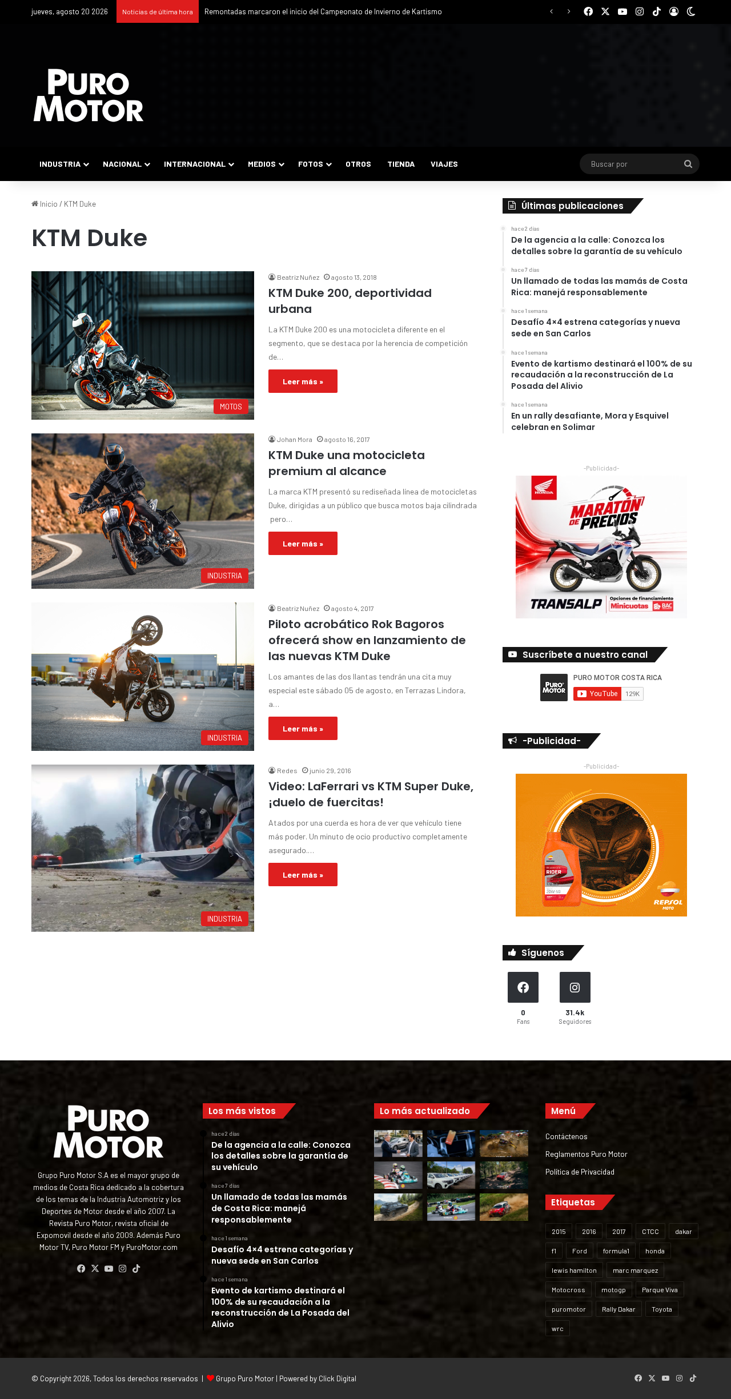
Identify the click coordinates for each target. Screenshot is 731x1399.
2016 (589, 1231)
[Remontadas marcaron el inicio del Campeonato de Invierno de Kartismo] (451, 1207)
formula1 (616, 1251)
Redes (287, 770)
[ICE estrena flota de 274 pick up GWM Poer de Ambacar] (451, 1175)
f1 (554, 1251)
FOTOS (310, 163)
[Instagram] (122, 1269)
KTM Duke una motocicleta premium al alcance (346, 463)
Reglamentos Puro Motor (586, 1154)
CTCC (650, 1231)
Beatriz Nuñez (298, 277)
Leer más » (303, 381)
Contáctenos (566, 1136)
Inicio (48, 203)
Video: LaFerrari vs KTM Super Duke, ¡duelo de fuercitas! (370, 794)
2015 (559, 1231)
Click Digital (337, 1378)
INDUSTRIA (60, 163)
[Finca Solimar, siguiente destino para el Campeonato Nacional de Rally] (504, 1207)
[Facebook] (81, 1269)
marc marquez (635, 1270)
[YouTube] (108, 1269)
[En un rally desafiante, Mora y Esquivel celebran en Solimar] (504, 1175)
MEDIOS (262, 163)
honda (655, 1251)
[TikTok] (136, 1269)
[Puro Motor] (88, 95)
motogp (613, 1289)
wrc (558, 1328)
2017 (619, 1231)
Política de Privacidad (579, 1171)
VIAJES (444, 163)
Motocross (568, 1289)
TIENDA (401, 163)
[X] (95, 1269)
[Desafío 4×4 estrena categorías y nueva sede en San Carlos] (504, 1143)
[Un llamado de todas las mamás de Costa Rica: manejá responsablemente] (451, 1143)
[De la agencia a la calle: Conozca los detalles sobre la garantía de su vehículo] (398, 1143)
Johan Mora (294, 439)
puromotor (569, 1309)
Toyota (662, 1309)
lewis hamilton (574, 1270)
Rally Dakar (619, 1309)
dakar (683, 1231)
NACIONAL (122, 163)
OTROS (358, 163)
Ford (579, 1251)
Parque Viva (660, 1289)
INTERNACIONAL (195, 163)
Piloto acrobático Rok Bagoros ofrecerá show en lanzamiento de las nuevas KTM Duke (367, 640)
